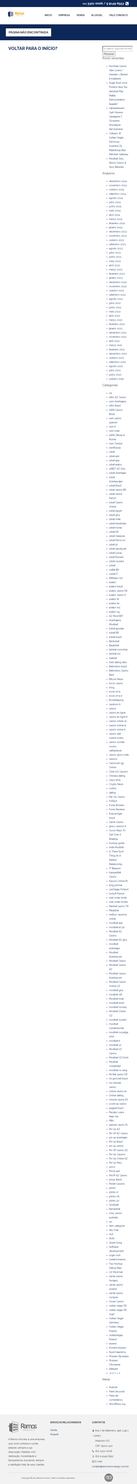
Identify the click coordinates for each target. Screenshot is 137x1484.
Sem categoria (117, 1226)
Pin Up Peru (115, 1162)
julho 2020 (115, 370)
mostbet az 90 (117, 927)
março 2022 (115, 320)
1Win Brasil (115, 405)
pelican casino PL (118, 1124)
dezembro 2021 (117, 332)
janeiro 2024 (115, 227)
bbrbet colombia (118, 649)
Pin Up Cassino (117, 1154)
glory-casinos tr (117, 826)
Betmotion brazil (118, 666)
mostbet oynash (118, 1019)
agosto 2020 (116, 366)
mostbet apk (116, 923)
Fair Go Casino (117, 797)
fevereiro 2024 (117, 223)
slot (111, 1234)
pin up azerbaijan (118, 1137)
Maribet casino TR (118, 906)
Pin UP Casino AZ (118, 1150)
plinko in (113, 1192)
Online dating (116, 1095)
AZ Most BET (116, 616)
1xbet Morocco (117, 540)
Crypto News (116, 784)
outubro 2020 (116, 358)
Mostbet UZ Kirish (118, 1057)
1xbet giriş (114, 515)
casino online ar (117, 725)
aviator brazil (116, 586)
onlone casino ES (118, 1099)
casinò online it (117, 729)
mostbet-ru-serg (118, 1070)
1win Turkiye (115, 443)
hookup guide (116, 843)
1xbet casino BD (117, 489)
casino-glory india (119, 754)
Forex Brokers (116, 805)
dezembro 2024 (118, 181)
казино (113, 1343)
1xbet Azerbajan (117, 473)
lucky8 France (116, 893)
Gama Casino (116, 822)
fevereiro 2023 (117, 273)
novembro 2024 (118, 185)
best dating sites (118, 662)
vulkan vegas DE (118, 1305)
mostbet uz (115, 1045)
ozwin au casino (117, 1103)
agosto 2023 (116, 248)
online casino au (118, 1091)
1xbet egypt (115, 510)
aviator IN (114, 599)
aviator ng (114, 611)
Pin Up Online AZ (118, 1158)
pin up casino (116, 1146)
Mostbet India (116, 998)
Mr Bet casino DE (118, 1074)
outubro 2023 (116, 240)
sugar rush (114, 1255)
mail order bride (118, 897)
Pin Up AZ (114, 1129)
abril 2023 (114, 265)
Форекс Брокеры (119, 1356)
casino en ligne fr (118, 717)
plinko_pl (114, 1200)
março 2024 (115, 219)
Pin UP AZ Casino (118, 1133)
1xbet (112, 452)
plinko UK (114, 1196)
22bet (112, 565)
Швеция (113, 1368)
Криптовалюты (117, 1352)
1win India (114, 430)
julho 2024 (115, 202)
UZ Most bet (116, 1272)
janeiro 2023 (115, 278)
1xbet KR (113, 532)
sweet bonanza (117, 1259)
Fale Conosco (118, 15)
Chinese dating (117, 775)
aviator (112, 582)
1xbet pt (113, 544)
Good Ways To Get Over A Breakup (117, 834)
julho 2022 (115, 303)
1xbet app (114, 460)
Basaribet (114, 645)
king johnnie (115, 885)
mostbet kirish (116, 1003)
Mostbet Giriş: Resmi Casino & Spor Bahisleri (117, 162)
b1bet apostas (116, 628)
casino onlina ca (117, 721)
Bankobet (114, 641)
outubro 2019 (116, 379)
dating (112, 792)
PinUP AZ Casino (118, 1175)
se (110, 1221)
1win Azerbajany (117, 401)
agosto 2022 (116, 299)
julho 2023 (115, 252)
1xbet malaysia (117, 536)
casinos (113, 759)
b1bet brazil (115, 637)
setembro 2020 (117, 362)
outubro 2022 (116, 290)
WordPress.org (117, 1404)
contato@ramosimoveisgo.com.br (110, 1466)
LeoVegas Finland (118, 889)
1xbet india (114, 519)
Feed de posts (117, 1391)
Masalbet (114, 910)
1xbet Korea (115, 527)
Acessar (113, 1387)
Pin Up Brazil (116, 1141)
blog (111, 687)
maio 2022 (115, 311)
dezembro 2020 (118, 353)
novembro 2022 (118, 286)
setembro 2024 (117, 194)
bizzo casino (116, 683)
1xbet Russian (116, 557)
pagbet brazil (116, 1108)
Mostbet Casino (117, 960)
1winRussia (115, 447)
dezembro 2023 (118, 231)
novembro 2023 (118, 235)
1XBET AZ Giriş (117, 468)
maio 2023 (115, 261)
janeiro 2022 (115, 328)
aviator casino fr (117, 595)
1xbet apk (114, 456)
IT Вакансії (114, 868)
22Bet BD (114, 569)
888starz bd (115, 578)
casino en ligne (117, 712)
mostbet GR (115, 994)
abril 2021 (114, 341)
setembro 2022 (117, 294)
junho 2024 (115, 206)
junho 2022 (115, 307)
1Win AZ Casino (117, 397)
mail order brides (118, 902)
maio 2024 (115, 210)
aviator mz (114, 607)
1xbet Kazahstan (117, 523)
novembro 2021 (117, 336)
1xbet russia (115, 553)
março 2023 (115, 269)
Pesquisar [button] (109, 54)
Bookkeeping (116, 700)
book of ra (114, 691)
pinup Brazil (115, 1179)
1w (110, 393)
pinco (112, 1167)
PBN (111, 1120)
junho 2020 (115, 374)
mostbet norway (118, 1007)
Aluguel (97, 15)
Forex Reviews (117, 809)
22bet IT (113, 574)
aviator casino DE (118, 590)
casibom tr (115, 704)
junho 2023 (115, 256)
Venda (81, 15)
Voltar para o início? (32, 48)
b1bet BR (114, 632)
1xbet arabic (115, 464)
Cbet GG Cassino (118, 771)
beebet (113, 658)
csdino (112, 788)
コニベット (115, 1373)
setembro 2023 (117, 244)
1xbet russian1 (116, 561)
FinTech (113, 801)
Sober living (115, 1242)
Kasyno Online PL (118, 881)
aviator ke (114, 603)
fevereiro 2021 (116, 349)
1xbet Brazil (115, 485)
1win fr (112, 426)
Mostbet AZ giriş (118, 939)
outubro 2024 (116, 189)
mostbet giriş (116, 990)
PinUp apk (114, 1171)
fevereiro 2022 (117, 324)
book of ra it (115, 695)
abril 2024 (114, 215)
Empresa (64, 15)
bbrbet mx (114, 653)
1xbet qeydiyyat (117, 548)
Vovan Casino (116, 1301)
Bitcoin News (116, 679)
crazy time (114, 780)
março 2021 (115, 345)
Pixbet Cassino (117, 1183)
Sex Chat (113, 1230)
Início (48, 15)
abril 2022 (114, 315)
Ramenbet (114, 1209)
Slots (111, 1238)
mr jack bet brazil (118, 1078)
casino (112, 708)
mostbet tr (114, 1040)
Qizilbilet (114, 1204)
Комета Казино (117, 1347)
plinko (112, 1188)
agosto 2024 (116, 198)
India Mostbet (116, 847)
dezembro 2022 (118, 282)
